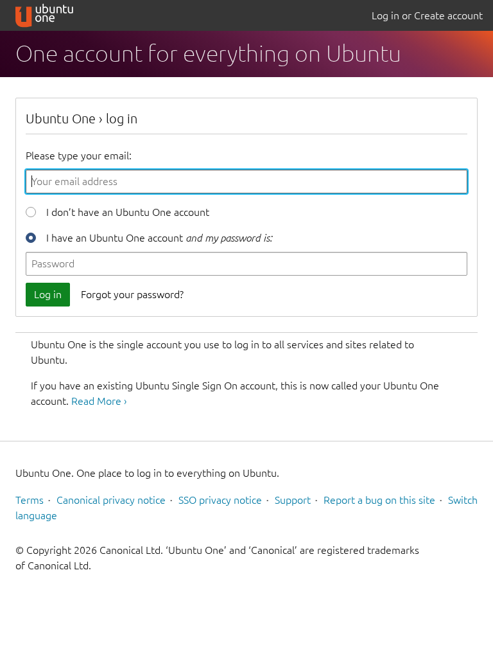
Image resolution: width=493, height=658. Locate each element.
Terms (29, 500)
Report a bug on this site (379, 500)
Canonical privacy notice (111, 500)
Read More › (98, 401)
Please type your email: (79, 155)
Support (293, 500)
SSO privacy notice (220, 500)
